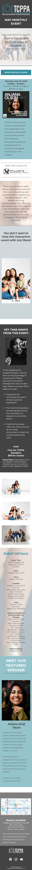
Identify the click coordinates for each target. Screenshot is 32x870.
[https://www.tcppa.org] (16, 850)
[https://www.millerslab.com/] (16, 171)
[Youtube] (21, 859)
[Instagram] (16, 859)
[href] (16, 806)
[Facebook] (10, 859)
